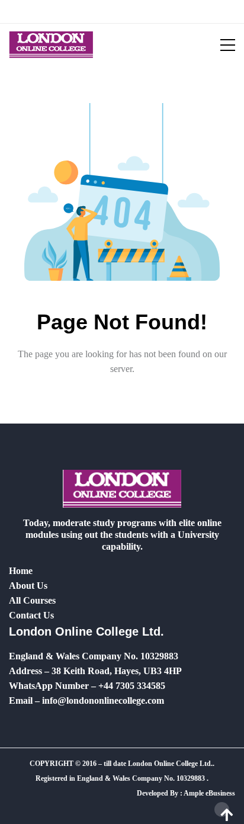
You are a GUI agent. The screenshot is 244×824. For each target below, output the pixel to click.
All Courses (32, 600)
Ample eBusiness (209, 793)
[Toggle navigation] (220, 45)
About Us (28, 586)
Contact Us (31, 615)
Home (21, 571)
